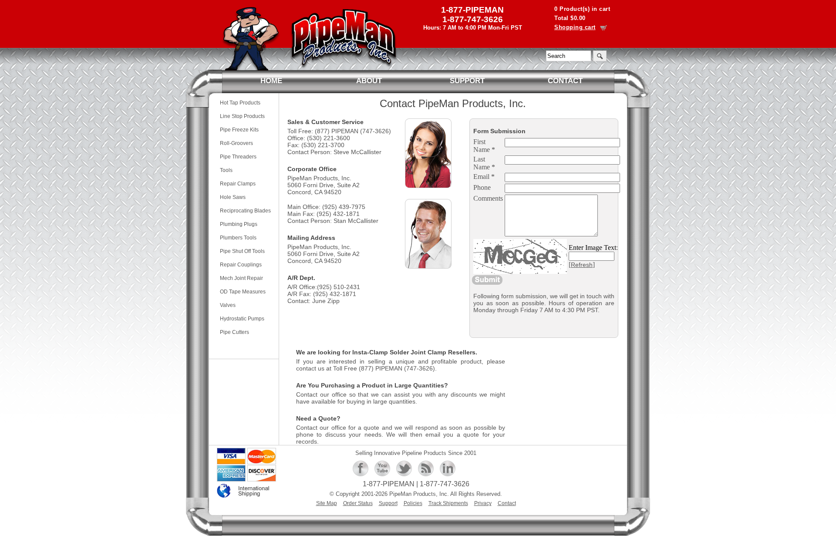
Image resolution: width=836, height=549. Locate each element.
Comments (488, 198)
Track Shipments (448, 503)
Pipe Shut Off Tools (242, 251)
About (369, 81)
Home (271, 81)
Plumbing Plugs (238, 224)
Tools (226, 170)
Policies (413, 503)
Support (467, 81)
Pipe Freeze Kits (239, 129)
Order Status (358, 503)
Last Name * (484, 163)
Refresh (582, 264)
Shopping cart (575, 27)
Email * (484, 176)
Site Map (326, 503)
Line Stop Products (242, 116)
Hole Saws (233, 197)
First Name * (484, 145)
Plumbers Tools (238, 237)
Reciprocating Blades (245, 210)
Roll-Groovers (236, 143)
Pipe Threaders (238, 156)
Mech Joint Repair (241, 278)
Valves (228, 305)
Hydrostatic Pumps (242, 318)
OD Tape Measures (243, 291)
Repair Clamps (238, 183)
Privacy (483, 503)
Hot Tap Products (240, 102)
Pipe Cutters (234, 332)
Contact (565, 81)
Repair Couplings (241, 264)
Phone (482, 187)
